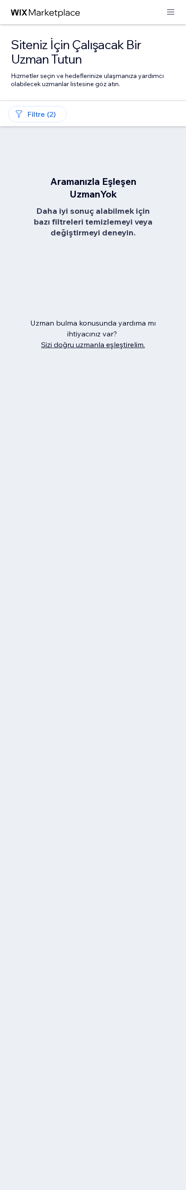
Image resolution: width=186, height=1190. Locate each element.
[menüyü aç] (170, 12)
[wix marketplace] (45, 12)
